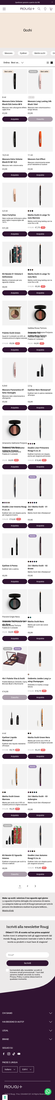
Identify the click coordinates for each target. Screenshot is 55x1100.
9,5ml (4, 386)
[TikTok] (13, 1054)
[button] (10, 9)
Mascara (8, 53)
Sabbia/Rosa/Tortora (37, 328)
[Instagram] (8, 1054)
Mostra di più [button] (8, 910)
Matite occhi (39, 53)
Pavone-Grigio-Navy (36, 337)
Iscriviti (27, 963)
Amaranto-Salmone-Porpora (40, 332)
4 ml (4, 733)
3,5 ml (4, 211)
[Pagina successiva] (35, 886)
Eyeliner (23, 53)
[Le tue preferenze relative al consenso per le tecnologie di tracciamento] (5, 1097)
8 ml (4, 97)
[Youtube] (18, 1054)
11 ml (30, 155)
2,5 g (30, 386)
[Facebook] (3, 1054)
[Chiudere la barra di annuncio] (52, 2)
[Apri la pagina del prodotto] (14, 139)
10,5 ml (5, 155)
